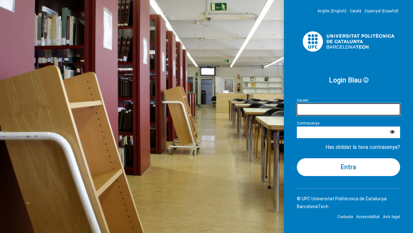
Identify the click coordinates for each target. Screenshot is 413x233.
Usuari (302, 100)
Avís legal (391, 217)
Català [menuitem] (355, 11)
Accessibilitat (368, 217)
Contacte (345, 217)
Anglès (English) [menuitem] (332, 11)
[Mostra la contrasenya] (392, 132)
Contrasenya (308, 123)
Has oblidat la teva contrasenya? (363, 147)
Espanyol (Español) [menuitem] (381, 11)
